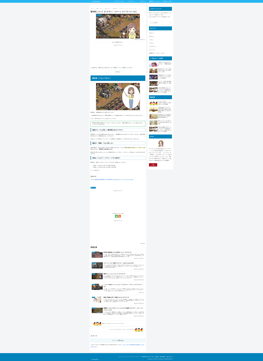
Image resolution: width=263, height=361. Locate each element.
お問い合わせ (169, 356)
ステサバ (93, 187)
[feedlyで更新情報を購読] (116, 216)
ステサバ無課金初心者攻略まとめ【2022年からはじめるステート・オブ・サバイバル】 (112, 179)
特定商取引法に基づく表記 (147, 356)
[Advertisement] (118, 55)
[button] (170, 23)
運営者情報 (162, 356)
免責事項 (157, 356)
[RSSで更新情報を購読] (119, 216)
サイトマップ (126, 356)
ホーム (120, 356)
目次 (116, 71)
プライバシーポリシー (135, 356)
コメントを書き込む (118, 340)
